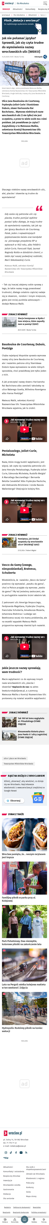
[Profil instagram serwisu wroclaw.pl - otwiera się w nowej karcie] (6, 1152)
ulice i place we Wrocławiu (15, 758)
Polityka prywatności (38, 1212)
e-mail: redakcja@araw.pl (14, 1146)
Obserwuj (17, 800)
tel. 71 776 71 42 (10, 1143)
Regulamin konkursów (21, 1212)
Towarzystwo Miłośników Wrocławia (18, 764)
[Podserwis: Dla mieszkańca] (22, 3)
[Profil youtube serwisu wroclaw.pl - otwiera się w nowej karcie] (21, 1152)
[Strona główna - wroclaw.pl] (7, 3)
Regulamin (6, 1212)
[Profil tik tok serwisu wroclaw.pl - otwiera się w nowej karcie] (11, 1152)
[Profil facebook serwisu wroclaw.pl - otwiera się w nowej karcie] (16, 1152)
